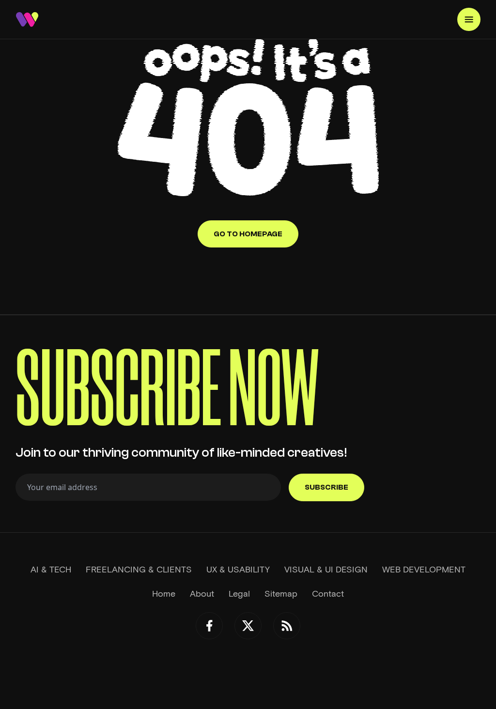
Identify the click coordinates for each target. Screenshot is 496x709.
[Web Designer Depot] (27, 19)
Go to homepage (248, 234)
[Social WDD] (209, 625)
